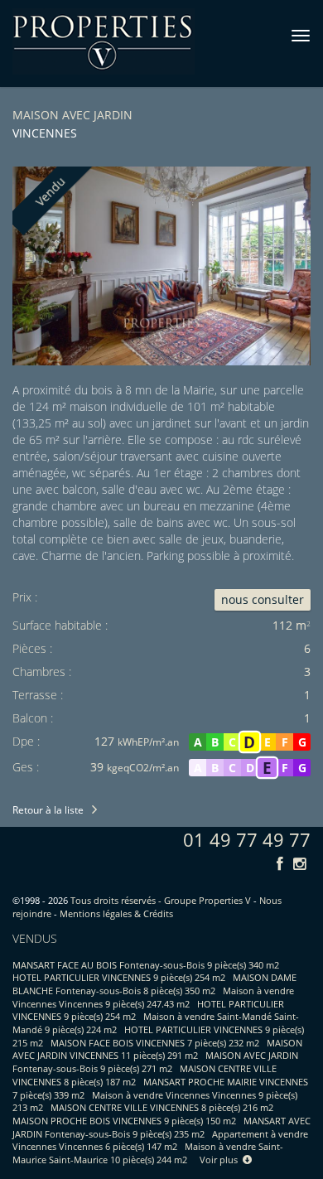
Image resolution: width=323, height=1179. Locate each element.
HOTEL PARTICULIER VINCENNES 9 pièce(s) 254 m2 (118, 977)
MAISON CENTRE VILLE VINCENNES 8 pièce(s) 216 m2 (162, 1107)
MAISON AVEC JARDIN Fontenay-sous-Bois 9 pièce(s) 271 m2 (155, 1062)
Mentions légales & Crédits (116, 913)
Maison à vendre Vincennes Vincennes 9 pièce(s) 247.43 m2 (153, 997)
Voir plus (221, 1159)
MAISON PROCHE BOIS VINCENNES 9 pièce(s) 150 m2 (124, 1120)
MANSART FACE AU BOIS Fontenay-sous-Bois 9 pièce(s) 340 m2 (145, 965)
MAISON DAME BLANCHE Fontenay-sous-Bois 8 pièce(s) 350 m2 (154, 984)
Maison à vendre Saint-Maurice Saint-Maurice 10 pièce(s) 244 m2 (147, 1153)
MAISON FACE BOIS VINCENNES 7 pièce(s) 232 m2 (155, 1042)
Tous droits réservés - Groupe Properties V (160, 900)
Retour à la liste (48, 810)
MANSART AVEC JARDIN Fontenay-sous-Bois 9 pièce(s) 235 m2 (161, 1127)
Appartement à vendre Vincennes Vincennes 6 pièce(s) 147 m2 (160, 1140)
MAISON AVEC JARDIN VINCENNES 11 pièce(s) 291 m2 (157, 1049)
